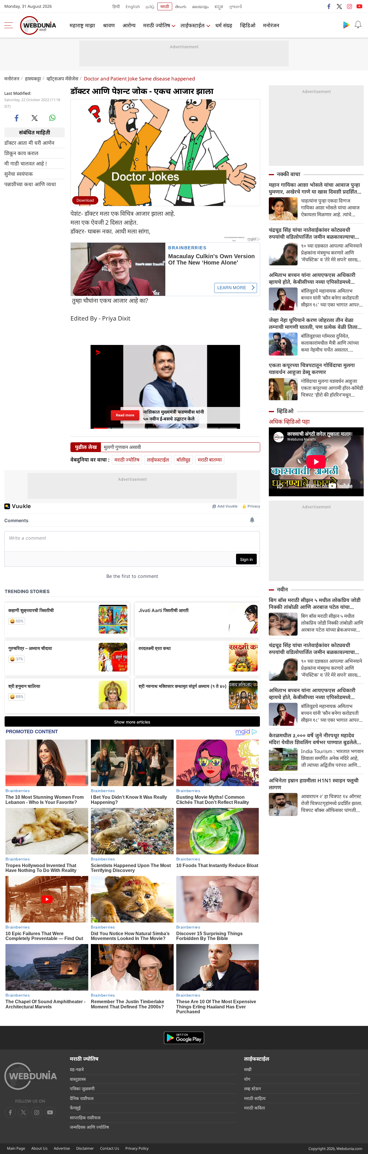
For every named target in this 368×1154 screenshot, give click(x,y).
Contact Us (109, 1148)
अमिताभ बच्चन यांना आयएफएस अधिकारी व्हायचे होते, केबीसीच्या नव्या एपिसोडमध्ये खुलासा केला (312, 278)
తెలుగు (180, 6)
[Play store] (346, 24)
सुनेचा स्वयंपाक (18, 174)
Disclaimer (85, 1148)
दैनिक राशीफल (81, 1098)
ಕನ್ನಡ (218, 6)
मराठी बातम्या (210, 459)
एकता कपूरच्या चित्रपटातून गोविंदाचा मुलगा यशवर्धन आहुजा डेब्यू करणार (312, 368)
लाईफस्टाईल (193, 25)
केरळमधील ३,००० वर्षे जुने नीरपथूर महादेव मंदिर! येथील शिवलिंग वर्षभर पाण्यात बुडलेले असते (313, 739)
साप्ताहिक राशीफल (85, 1117)
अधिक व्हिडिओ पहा (289, 421)
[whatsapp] (52, 118)
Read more (125, 415)
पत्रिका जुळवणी (82, 1088)
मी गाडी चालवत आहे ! (25, 163)
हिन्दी (116, 6)
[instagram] (349, 6)
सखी (248, 1069)
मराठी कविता (254, 1108)
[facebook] (329, 6)
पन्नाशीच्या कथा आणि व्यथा (30, 184)
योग (247, 1079)
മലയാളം (200, 6)
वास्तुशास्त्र (78, 1079)
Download (85, 200)
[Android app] (184, 1038)
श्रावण (109, 25)
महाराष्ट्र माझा (82, 25)
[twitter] (339, 6)
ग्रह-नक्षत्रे (77, 1069)
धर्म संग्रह (223, 25)
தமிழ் (150, 6)
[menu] (10, 25)
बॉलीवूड (183, 459)
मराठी (164, 6)
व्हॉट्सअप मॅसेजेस (62, 78)
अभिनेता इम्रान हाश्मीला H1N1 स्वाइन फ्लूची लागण (314, 784)
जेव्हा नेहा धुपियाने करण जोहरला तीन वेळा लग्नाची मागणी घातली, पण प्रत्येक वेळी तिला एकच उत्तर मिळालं (313, 323)
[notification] (358, 24)
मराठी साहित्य (255, 1098)
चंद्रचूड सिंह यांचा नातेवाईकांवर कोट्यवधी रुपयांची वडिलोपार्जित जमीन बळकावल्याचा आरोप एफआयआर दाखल (312, 233)
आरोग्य (128, 25)
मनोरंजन (271, 25)
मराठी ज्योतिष (156, 25)
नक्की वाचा (288, 174)
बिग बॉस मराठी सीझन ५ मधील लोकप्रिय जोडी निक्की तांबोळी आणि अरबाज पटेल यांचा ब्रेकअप (315, 603)
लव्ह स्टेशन (252, 1088)
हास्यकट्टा (33, 78)
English (133, 6)
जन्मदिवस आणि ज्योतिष (89, 1127)
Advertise (62, 1148)
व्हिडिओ (247, 25)
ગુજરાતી (235, 6)
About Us (39, 1148)
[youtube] (359, 6)
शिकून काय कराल (21, 153)
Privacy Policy (137, 1148)
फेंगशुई (75, 1108)
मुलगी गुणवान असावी (122, 447)
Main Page (16, 1148)
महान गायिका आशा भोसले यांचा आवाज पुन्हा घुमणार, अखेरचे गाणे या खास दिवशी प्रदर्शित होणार (314, 188)
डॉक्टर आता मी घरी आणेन (29, 143)
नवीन (282, 589)
